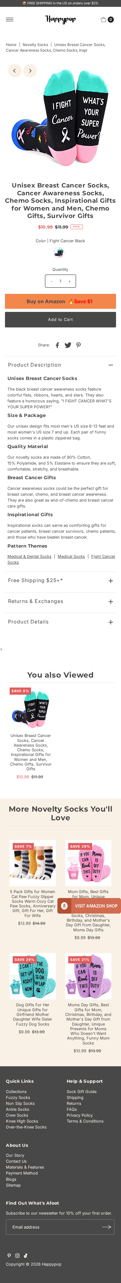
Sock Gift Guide (81, 1091)
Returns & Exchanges (36, 601)
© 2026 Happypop (43, 1264)
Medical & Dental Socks (29, 556)
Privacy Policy (80, 1115)
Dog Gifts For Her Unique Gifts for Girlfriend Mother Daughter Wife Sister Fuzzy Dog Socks (32, 1014)
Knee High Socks (22, 1121)
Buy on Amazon (59, 301)
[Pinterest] (9, 1256)
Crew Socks (17, 1115)
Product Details (28, 621)
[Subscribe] (106, 1227)
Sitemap (13, 1185)
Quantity (60, 269)
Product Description (34, 365)
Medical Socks (71, 556)
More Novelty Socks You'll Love (61, 813)
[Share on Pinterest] (78, 345)
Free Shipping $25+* (35, 580)
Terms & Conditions (85, 1121)
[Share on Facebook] (57, 345)
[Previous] (15, 70)
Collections (16, 1091)
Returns (74, 1103)
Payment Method (22, 1173)
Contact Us (16, 1161)
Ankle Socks (17, 1109)
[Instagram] (17, 1256)
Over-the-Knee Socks (26, 1127)
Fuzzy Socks (18, 1097)
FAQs (72, 1109)
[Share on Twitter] (68, 345)
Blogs (11, 1179)
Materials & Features (25, 1167)
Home (11, 44)
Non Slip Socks (20, 1103)
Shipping (75, 1097)
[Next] (30, 70)
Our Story (15, 1155)
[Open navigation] (10, 19)
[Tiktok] (25, 1256)
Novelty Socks (35, 44)
